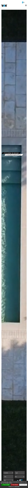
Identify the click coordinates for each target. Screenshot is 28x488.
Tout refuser (15, 484)
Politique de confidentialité (14, 486)
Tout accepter (6, 484)
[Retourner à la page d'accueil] (4, 5)
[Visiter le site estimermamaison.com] (23, 2)
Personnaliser (23, 484)
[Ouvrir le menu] (26, 5)
